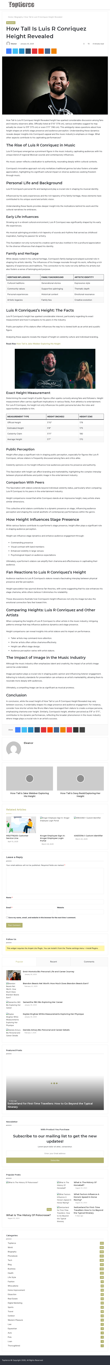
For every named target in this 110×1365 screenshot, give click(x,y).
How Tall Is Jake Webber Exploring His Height (38, 343)
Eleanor (14, 44)
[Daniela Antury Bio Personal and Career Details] (13, 1034)
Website (60, 907)
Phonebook (12, 1256)
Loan (10, 1341)
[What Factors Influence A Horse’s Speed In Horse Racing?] (64, 1198)
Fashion (11, 1281)
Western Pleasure (15, 1320)
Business (11, 1269)
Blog (10, 1264)
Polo (10, 1337)
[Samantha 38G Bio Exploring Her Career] (13, 1006)
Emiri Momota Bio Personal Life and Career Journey (48, 971)
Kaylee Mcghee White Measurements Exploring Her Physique (53, 1014)
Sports (10, 1307)
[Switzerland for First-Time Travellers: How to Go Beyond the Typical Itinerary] (64, 1214)
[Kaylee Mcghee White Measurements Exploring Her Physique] (13, 1020)
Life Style (12, 1277)
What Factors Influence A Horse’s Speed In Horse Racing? (86, 1197)
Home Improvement (16, 1290)
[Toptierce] (21, 5)
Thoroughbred (14, 1346)
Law (9, 1324)
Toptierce (12, 1243)
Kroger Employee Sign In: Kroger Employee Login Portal (52, 838)
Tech (10, 1260)
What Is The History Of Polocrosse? (28, 1215)
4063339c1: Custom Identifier (88, 835)
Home (10, 17)
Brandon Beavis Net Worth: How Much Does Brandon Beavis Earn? (56, 983)
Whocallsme (13, 1286)
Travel (10, 1311)
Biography (18, 17)
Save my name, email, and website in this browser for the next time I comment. (42, 917)
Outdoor (11, 1316)
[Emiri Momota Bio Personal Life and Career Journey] (13, 975)
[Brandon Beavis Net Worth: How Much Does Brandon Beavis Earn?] (13, 990)
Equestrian (12, 1328)
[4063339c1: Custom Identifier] (89, 824)
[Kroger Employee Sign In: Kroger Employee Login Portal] (55, 824)
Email (9, 907)
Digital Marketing (15, 1303)
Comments (89, 961)
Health (10, 1273)
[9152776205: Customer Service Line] (21, 824)
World (10, 1247)
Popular (19, 961)
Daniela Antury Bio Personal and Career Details (46, 1030)
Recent (53, 961)
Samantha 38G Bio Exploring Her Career (43, 1002)
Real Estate (13, 1299)
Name (9, 897)
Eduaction (12, 1294)
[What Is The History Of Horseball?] (64, 1186)
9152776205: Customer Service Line (17, 836)
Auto (10, 1333)
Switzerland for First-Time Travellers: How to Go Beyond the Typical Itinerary (88, 1210)
